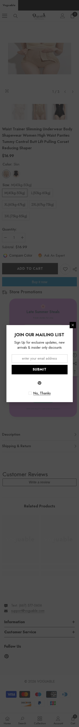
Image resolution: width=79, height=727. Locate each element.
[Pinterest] (39, 383)
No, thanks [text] (42, 393)
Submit (40, 369)
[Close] (73, 325)
